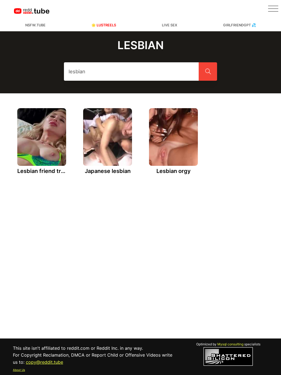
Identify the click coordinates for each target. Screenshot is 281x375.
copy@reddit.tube (44, 362)
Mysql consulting (230, 344)
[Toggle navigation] (273, 8)
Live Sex (169, 25)
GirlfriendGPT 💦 (239, 25)
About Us (19, 369)
